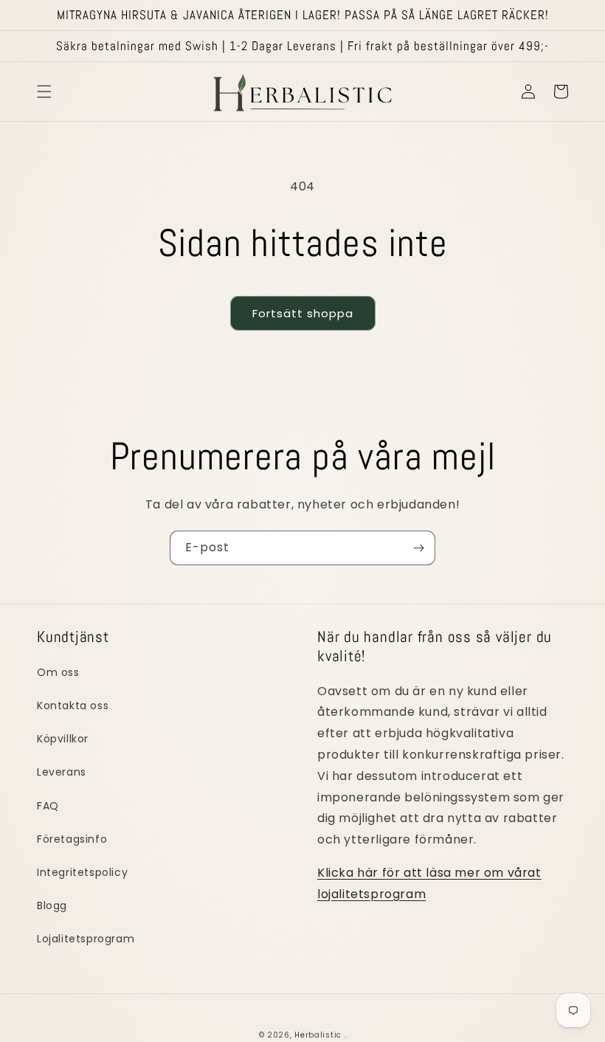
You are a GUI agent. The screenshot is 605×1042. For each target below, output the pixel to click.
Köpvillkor (63, 738)
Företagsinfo (72, 839)
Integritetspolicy (82, 872)
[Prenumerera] (418, 548)
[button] (44, 91)
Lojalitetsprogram (85, 938)
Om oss (58, 672)
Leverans (61, 772)
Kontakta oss (72, 705)
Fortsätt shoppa (302, 313)
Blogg (52, 905)
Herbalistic (318, 1035)
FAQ (48, 805)
